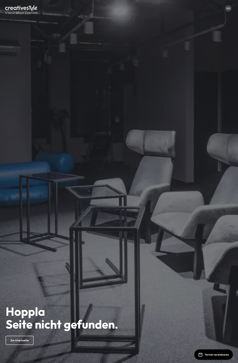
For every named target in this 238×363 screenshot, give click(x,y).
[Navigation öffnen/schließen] (228, 8)
